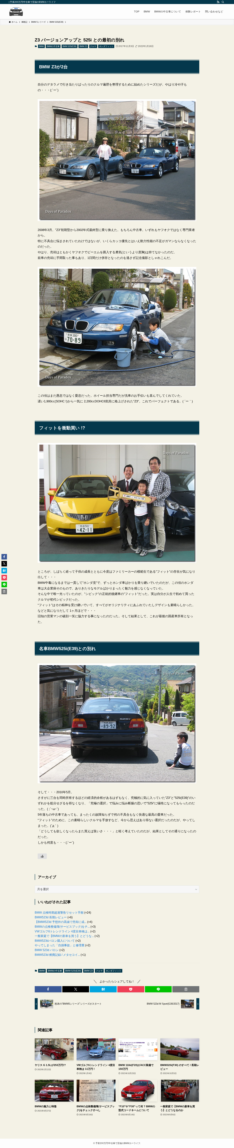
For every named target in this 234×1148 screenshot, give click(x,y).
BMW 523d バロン (47, 950)
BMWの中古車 (53, 46)
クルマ (93, 46)
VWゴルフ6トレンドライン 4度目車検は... (62, 931)
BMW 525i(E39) (69, 46)
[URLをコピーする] (185, 989)
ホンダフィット (106, 46)
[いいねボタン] (42, 856)
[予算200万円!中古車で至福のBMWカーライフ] (16, 11)
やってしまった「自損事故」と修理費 (59, 945)
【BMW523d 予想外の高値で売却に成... (60, 921)
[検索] (222, 2)
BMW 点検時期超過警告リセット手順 (59, 912)
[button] (48, 989)
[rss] (218, 2)
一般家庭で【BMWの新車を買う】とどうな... (64, 936)
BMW (41, 46)
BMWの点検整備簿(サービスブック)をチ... (62, 926)
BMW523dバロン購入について (55, 940)
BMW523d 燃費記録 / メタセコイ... (57, 954)
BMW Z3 (83, 46)
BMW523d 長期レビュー (51, 917)
